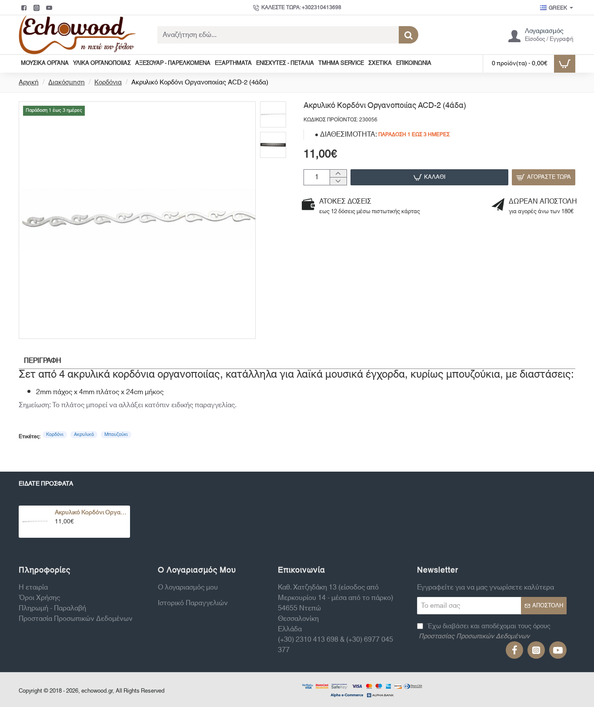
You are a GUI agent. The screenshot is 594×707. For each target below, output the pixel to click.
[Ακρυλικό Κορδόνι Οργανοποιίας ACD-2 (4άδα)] (35, 522)
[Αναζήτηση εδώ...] (408, 35)
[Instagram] (37, 8)
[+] (338, 174)
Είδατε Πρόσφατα (46, 484)
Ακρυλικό (84, 434)
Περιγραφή (42, 360)
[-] (338, 181)
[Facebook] (25, 8)
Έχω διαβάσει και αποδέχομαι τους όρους (485, 631)
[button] (429, 177)
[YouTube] (50, 8)
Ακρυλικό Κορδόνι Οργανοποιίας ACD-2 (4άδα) (91, 513)
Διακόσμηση (66, 83)
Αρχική (29, 83)
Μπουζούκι (116, 434)
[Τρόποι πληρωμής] (362, 689)
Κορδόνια (108, 83)
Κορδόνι (54, 434)
